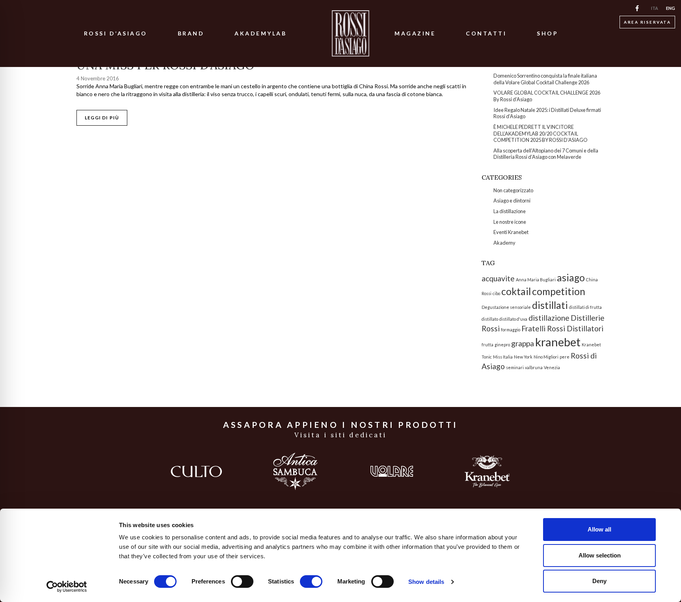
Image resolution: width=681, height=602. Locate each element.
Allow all (599, 529)
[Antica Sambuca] (295, 471)
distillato (490, 318)
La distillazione (509, 211)
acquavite (498, 278)
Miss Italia (503, 356)
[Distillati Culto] (196, 471)
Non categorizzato (513, 190)
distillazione (548, 317)
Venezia (552, 367)
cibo (496, 293)
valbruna (534, 367)
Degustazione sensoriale (506, 307)
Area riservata (647, 22)
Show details (426, 581)
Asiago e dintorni (511, 200)
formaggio (510, 329)
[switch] (242, 581)
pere (564, 356)
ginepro (502, 344)
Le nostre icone (509, 222)
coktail (516, 291)
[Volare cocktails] (392, 471)
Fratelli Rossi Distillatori (562, 328)
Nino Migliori (546, 356)
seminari (515, 367)
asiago (571, 277)
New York (523, 356)
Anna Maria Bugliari (536, 279)
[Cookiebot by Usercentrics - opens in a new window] (66, 587)
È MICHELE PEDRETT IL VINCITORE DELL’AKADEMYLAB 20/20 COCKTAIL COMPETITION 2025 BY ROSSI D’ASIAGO (540, 133)
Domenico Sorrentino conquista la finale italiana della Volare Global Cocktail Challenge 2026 (545, 78)
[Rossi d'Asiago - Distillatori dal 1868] (350, 33)
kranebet (558, 342)
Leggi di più (102, 118)
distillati (550, 305)
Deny (599, 581)
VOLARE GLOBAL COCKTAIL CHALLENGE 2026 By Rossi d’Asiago (546, 95)
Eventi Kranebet (510, 232)
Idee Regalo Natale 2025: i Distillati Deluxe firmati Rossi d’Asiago (547, 113)
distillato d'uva (513, 318)
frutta (487, 344)
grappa (522, 343)
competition (558, 291)
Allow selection (600, 555)
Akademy (504, 243)
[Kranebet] (487, 471)
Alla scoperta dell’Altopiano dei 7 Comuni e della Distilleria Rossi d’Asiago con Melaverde (545, 153)
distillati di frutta (585, 307)
